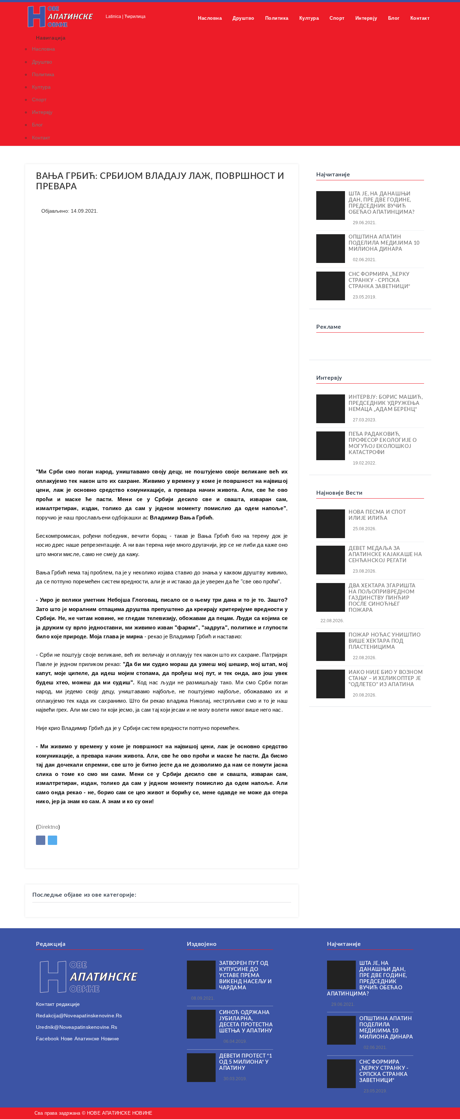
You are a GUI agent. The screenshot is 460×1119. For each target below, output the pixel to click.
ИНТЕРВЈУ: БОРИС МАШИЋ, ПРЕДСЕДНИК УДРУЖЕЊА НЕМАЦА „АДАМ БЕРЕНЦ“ (386, 403)
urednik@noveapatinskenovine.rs (76, 1027)
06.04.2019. (234, 1041)
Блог (394, 18)
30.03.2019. (234, 1078)
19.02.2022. (364, 463)
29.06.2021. (364, 222)
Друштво (243, 18)
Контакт (420, 18)
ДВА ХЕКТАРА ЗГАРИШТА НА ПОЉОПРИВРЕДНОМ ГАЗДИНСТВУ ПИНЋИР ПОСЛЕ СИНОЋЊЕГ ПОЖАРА (382, 598)
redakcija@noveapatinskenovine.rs (79, 1015)
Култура (309, 18)
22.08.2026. (331, 620)
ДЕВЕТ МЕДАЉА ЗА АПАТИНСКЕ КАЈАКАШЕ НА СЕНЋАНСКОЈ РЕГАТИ (385, 554)
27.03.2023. (364, 419)
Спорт (337, 18)
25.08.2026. (364, 528)
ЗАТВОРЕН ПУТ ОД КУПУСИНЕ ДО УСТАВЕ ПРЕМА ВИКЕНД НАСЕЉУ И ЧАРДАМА (245, 975)
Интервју (366, 18)
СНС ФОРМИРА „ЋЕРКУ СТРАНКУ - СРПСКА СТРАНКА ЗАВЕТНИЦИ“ (379, 280)
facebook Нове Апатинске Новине (77, 1038)
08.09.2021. (202, 998)
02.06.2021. (364, 259)
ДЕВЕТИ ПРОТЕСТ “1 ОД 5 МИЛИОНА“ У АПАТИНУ (245, 1062)
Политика (277, 18)
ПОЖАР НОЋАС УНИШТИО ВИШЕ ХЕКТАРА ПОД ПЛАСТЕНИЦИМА (384, 641)
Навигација (51, 38)
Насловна (210, 18)
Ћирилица (135, 16)
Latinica (113, 16)
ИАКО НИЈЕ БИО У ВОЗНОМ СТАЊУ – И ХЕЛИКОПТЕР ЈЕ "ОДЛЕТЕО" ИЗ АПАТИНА (386, 678)
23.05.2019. (364, 297)
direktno (48, 827)
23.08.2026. (364, 571)
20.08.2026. (364, 695)
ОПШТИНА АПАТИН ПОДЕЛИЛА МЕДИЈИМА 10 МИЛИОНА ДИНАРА (384, 243)
